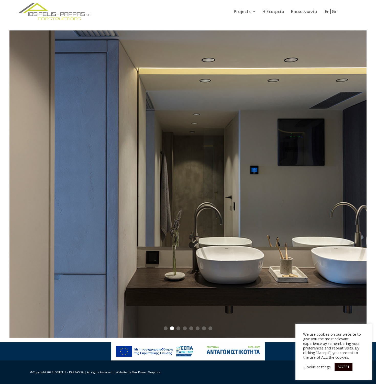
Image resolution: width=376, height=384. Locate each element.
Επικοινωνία (304, 12)
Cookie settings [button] (317, 367)
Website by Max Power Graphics (138, 372)
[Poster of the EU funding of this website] (188, 359)
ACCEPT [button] (343, 366)
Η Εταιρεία (273, 12)
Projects (242, 12)
